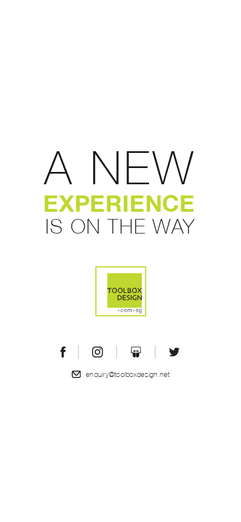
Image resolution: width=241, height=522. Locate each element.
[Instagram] (97, 352)
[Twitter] (174, 352)
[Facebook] (63, 352)
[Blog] (135, 352)
